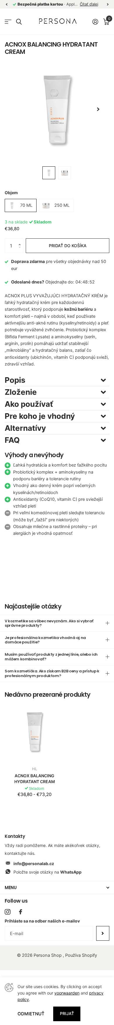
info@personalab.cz (33, 863)
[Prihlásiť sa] (95, 22)
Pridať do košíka (68, 245)
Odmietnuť (31, 1014)
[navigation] (6, 4)
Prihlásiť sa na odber (102, 933)
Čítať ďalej (89, 4)
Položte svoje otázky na (47, 871)
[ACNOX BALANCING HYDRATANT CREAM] (34, 731)
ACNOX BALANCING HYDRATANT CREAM (34, 778)
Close (57, 887)
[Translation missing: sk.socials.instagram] (7, 912)
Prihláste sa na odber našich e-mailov (42, 920)
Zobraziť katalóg (8, 21)
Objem (11, 192)
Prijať (67, 1013)
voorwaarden (67, 992)
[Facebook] (20, 911)
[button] (21, 240)
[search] (19, 21)
